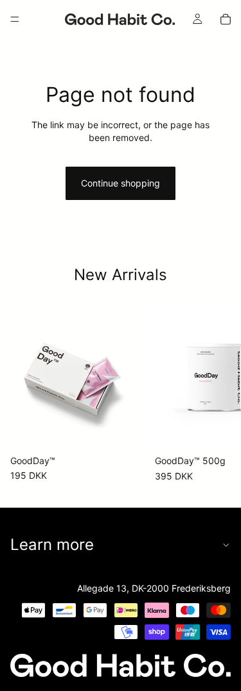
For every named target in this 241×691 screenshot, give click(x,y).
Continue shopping (120, 183)
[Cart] (225, 19)
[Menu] (15, 19)
